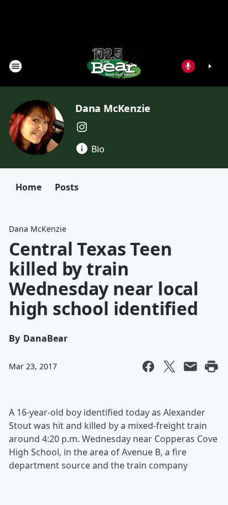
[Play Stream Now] (209, 66)
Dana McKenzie (112, 108)
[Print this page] (211, 366)
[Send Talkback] (188, 66)
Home (28, 187)
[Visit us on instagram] (82, 127)
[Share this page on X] (169, 366)
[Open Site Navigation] (15, 66)
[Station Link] (114, 66)
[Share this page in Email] (190, 366)
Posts (67, 187)
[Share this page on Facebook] (148, 366)
